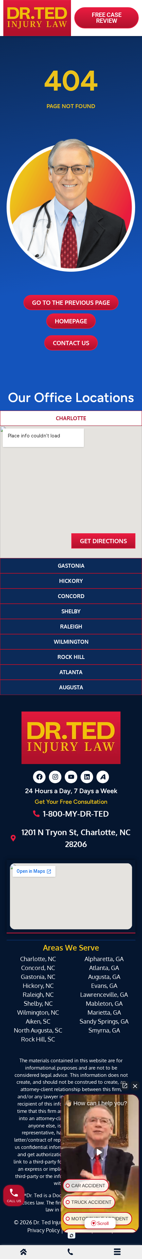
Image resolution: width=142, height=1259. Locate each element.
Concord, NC (38, 967)
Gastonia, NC (38, 976)
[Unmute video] (100, 1152)
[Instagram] (55, 777)
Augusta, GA (104, 976)
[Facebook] (39, 777)
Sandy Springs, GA (104, 1021)
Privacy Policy (43, 1230)
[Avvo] (102, 777)
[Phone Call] (70, 1252)
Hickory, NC (38, 985)
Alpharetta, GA (104, 958)
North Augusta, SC (38, 1030)
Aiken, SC (38, 1021)
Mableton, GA (104, 1003)
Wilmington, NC (38, 1012)
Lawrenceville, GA (104, 994)
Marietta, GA (104, 1012)
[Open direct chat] (124, 1085)
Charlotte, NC (38, 958)
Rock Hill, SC (38, 1039)
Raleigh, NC (38, 994)
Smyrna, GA (104, 1030)
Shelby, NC (38, 1003)
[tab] (71, 418)
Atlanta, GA (104, 967)
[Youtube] (71, 777)
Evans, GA (104, 985)
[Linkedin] (87, 777)
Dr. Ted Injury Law (54, 1222)
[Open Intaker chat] (71, 1236)
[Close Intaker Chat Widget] (135, 1085)
